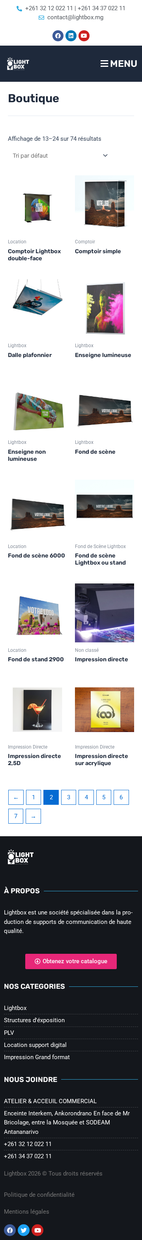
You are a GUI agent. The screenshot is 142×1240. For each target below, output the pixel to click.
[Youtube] (84, 35)
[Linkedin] (71, 35)
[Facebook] (58, 35)
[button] (106, 63)
